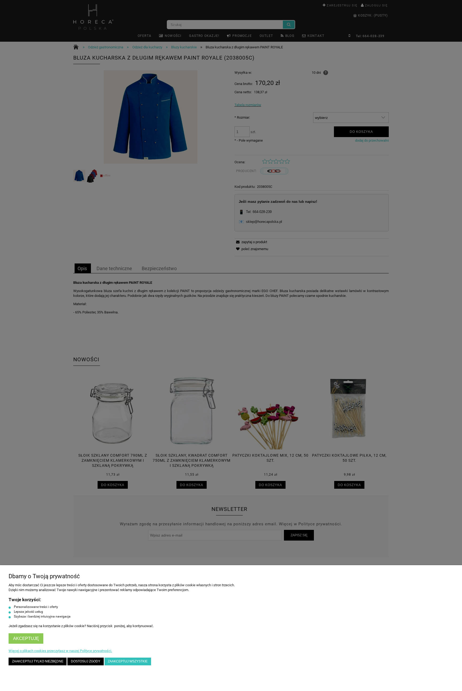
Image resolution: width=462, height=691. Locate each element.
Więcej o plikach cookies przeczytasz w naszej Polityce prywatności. (60, 651)
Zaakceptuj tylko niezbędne (37, 661)
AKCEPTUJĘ (26, 638)
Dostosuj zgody (85, 661)
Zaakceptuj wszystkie (128, 661)
